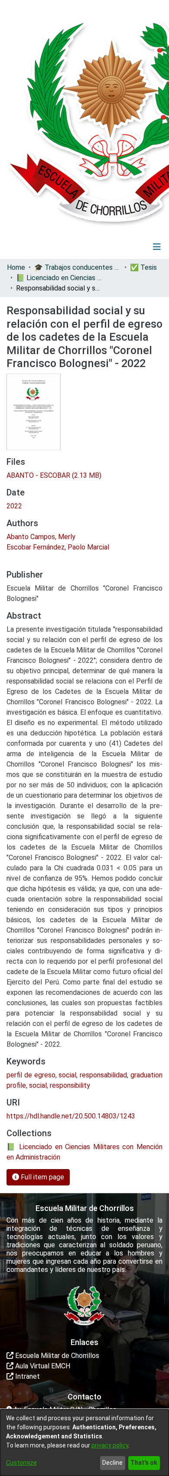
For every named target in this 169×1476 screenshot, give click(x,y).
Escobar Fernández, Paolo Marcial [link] (57, 547)
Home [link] (16, 267)
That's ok (143, 1462)
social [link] (67, 1075)
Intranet (26, 1376)
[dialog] (84, 1442)
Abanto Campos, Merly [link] (40, 537)
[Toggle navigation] (157, 247)
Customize (21, 1462)
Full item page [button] (41, 1177)
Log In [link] (131, 247)
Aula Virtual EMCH (41, 1366)
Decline (112, 1462)
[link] (53, 475)
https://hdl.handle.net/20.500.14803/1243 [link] (70, 1116)
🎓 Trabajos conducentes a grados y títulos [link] (77, 267)
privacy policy (109, 1445)
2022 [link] (14, 506)
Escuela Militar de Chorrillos (56, 1355)
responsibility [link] (70, 1085)
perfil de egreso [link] (30, 1075)
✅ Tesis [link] (143, 267)
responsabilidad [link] (103, 1075)
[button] (103, 247)
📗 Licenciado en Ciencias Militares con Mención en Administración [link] (59, 278)
